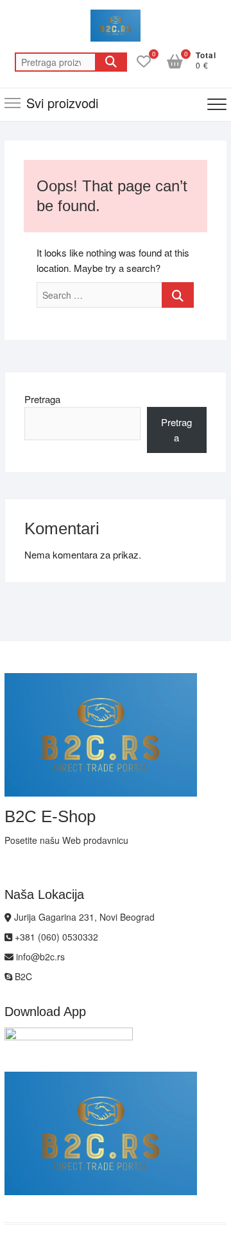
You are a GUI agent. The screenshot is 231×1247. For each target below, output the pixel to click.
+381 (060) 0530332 (55, 936)
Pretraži (111, 62)
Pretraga (42, 399)
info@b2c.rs (39, 956)
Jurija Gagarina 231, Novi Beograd (83, 916)
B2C (22, 976)
